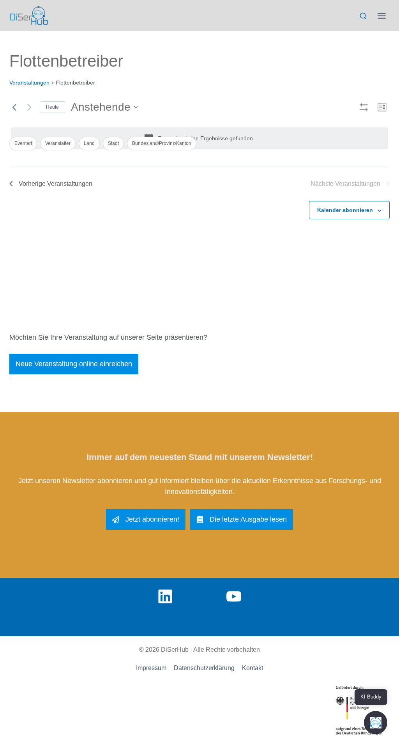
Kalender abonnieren (345, 210)
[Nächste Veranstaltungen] (29, 107)
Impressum (151, 668)
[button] (375, 722)
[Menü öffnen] (381, 16)
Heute (52, 107)
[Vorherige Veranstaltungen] (14, 107)
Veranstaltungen (29, 82)
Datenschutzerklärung (204, 668)
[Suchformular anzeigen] (363, 16)
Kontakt (252, 668)
